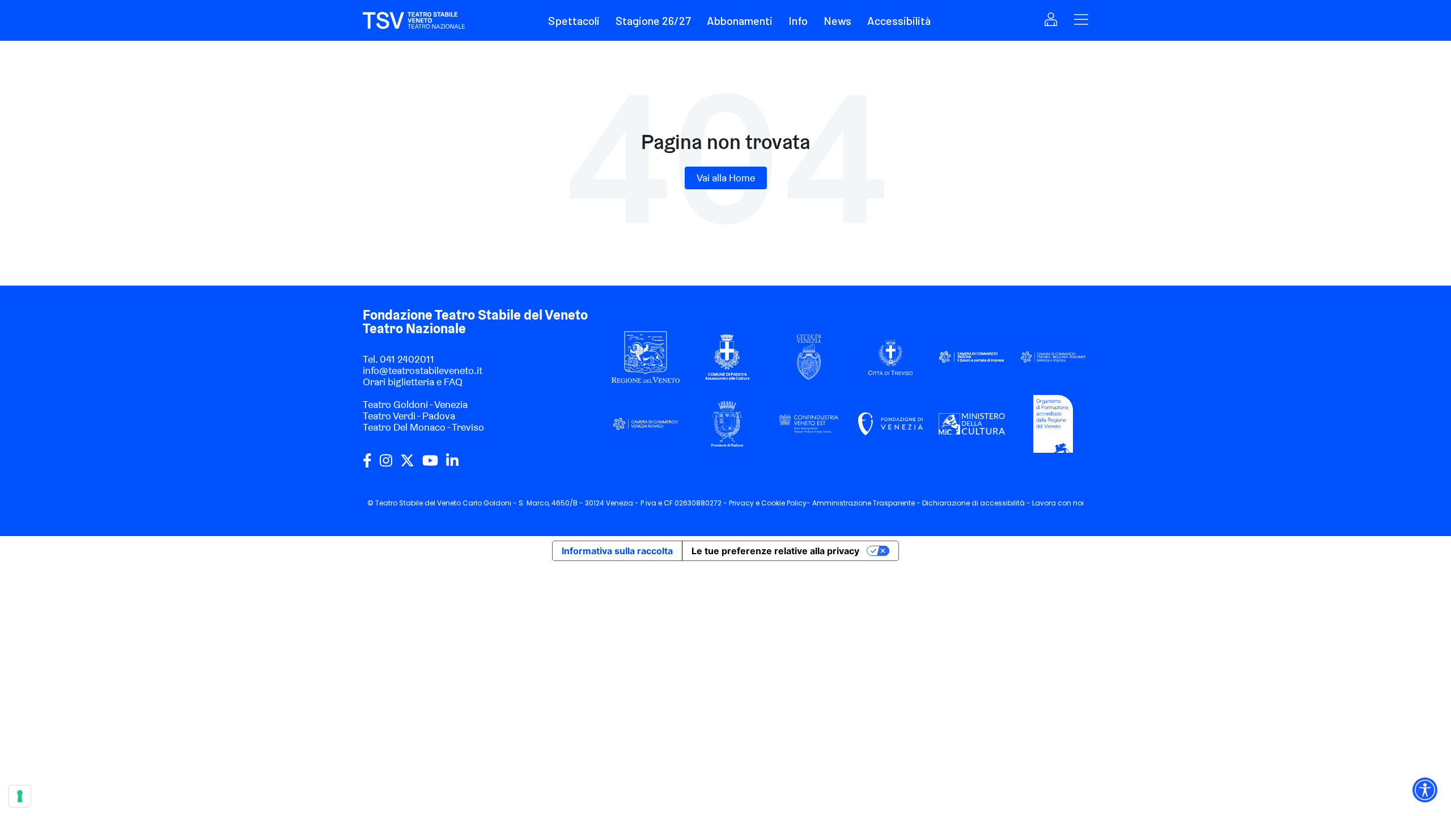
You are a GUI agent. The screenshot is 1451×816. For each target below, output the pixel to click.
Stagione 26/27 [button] (653, 20)
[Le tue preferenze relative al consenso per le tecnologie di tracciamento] (20, 796)
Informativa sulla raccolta (617, 550)
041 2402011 (407, 359)
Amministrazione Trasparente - (867, 503)
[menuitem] (580, 20)
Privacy (741, 503)
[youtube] (430, 464)
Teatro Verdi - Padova (409, 415)
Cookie (773, 503)
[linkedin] (452, 464)
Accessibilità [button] (899, 20)
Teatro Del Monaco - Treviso (423, 427)
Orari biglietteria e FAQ (413, 381)
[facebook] (367, 464)
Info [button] (798, 20)
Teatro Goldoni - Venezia (415, 404)
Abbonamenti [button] (740, 20)
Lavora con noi (1058, 503)
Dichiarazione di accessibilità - (977, 503)
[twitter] (407, 464)
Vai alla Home (726, 177)
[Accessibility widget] (1424, 789)
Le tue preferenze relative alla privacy (775, 550)
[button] (574, 20)
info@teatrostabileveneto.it (422, 370)
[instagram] (386, 464)
